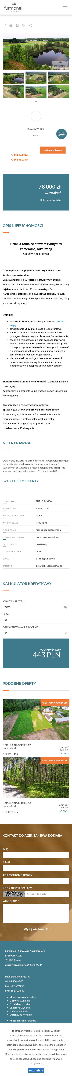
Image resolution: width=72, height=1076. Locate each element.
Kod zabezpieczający (17, 888)
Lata (6, 614)
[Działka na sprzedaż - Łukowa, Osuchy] (36, 728)
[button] (8, 51)
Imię (5, 849)
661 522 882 (20, 154)
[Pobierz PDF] (17, 25)
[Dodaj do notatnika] (23, 25)
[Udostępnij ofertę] (30, 25)
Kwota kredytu (13, 601)
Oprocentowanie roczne (20, 627)
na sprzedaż (23, 1020)
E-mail (7, 862)
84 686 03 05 (20, 159)
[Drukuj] (10, 25)
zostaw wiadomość (52, 150)
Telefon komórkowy (17, 875)
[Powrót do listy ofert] (5, 25)
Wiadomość (11, 901)
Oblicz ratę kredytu (50, 199)
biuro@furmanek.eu (20, 976)
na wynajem (23, 997)
